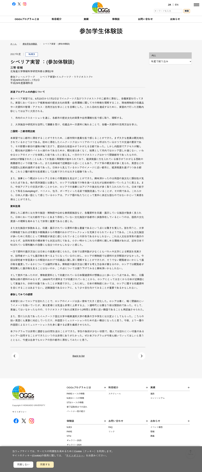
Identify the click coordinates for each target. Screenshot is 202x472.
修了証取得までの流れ (77, 407)
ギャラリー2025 (74, 440)
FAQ (110, 427)
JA (169, 4)
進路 (152, 393)
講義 (152, 436)
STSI (69, 436)
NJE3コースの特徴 (75, 398)
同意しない (23, 464)
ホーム (13, 44)
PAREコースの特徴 (76, 393)
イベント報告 (156, 427)
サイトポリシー (19, 412)
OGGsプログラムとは (27, 19)
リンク (111, 431)
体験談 (116, 19)
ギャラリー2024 (74, 445)
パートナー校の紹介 (76, 411)
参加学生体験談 (30, 44)
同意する (45, 464)
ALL (154, 55)
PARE (69, 431)
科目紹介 (57, 19)
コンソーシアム (157, 398)
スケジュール (114, 393)
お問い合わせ (145, 19)
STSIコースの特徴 (75, 402)
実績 (86, 19)
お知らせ (175, 19)
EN (176, 4)
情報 (152, 431)
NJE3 (69, 427)
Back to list (79, 356)
